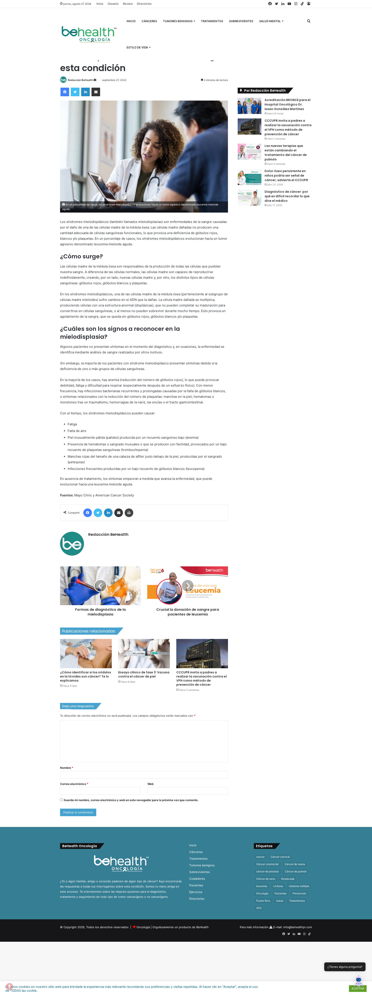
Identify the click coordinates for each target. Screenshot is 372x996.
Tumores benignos (177, 21)
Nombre (66, 767)
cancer (260, 856)
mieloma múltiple (299, 886)
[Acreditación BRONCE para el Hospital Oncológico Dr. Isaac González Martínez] (249, 106)
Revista (128, 3)
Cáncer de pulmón (296, 871)
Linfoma (278, 886)
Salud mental (270, 21)
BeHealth (202, 927)
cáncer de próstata (267, 871)
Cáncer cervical (280, 856)
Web (150, 784)
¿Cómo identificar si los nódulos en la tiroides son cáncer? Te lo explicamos (85, 676)
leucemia (261, 886)
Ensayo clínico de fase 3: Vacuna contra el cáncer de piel (143, 674)
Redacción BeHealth (80, 80)
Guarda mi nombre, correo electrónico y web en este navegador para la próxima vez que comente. (131, 800)
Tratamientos (212, 21)
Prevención (299, 893)
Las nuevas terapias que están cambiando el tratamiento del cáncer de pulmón (286, 153)
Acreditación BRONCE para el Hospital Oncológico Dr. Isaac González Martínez (287, 104)
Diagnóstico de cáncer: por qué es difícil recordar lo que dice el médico (287, 196)
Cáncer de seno (265, 878)
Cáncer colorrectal (267, 864)
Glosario (113, 3)
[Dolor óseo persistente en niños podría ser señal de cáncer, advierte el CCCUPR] (249, 177)
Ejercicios (195, 892)
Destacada (287, 878)
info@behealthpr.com (297, 927)
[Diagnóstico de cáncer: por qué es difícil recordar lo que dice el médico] (249, 198)
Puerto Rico (263, 900)
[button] (359, 982)
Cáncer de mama (295, 864)
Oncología (262, 893)
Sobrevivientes (241, 21)
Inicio (99, 3)
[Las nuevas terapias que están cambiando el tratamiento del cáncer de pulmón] (249, 152)
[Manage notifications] (9, 986)
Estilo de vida (137, 47)
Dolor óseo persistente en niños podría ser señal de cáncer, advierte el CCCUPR (286, 175)
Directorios (144, 3)
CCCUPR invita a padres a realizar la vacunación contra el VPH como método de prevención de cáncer (201, 678)
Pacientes (196, 885)
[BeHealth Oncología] (89, 34)
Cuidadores (197, 878)
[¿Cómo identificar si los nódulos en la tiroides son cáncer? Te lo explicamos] (86, 653)
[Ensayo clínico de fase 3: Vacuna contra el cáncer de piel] (144, 653)
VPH (259, 908)
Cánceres (149, 21)
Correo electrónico (74, 784)
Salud (279, 900)
